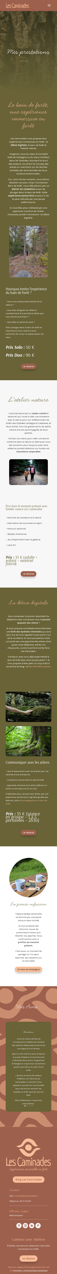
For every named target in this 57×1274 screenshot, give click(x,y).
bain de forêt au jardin (39, 666)
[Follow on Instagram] (25, 1225)
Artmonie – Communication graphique (30, 1270)
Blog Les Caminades (28, 1179)
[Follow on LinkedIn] (31, 1225)
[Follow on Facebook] (19, 1225)
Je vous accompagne (28, 969)
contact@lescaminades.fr (26, 1196)
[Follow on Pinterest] (38, 1225)
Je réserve (28, 366)
